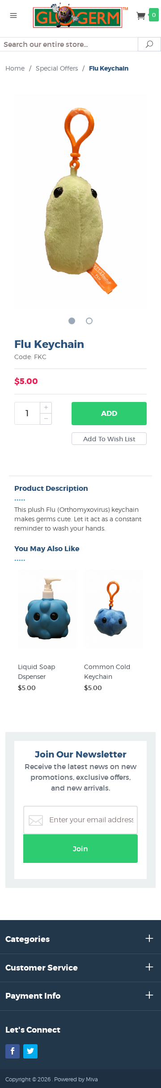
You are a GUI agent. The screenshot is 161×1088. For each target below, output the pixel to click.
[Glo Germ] (80, 14)
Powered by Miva (76, 1079)
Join (80, 848)
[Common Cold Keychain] (113, 648)
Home (15, 68)
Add (109, 413)
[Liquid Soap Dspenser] (47, 648)
